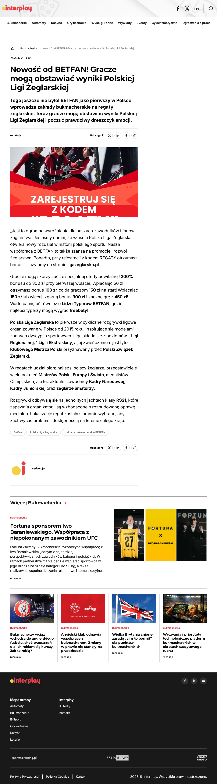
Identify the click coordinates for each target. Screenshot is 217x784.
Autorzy (64, 706)
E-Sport (15, 719)
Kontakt (64, 713)
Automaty (17, 706)
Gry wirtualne (19, 726)
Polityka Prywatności (24, 776)
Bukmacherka (28, 48)
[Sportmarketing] (24, 757)
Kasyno (15, 732)
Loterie (15, 739)
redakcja (15, 135)
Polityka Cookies (57, 776)
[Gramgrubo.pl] (202, 757)
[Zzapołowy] (118, 757)
